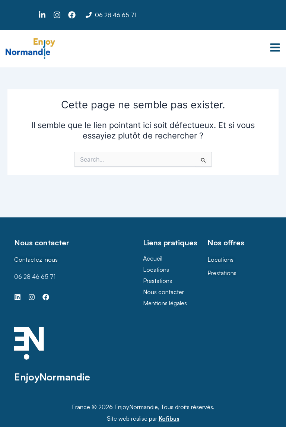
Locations (156, 269)
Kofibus (169, 418)
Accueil (152, 258)
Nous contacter (163, 292)
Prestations (157, 280)
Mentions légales (165, 303)
